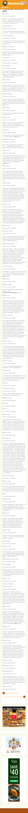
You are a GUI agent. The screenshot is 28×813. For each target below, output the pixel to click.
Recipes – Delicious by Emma (11, 693)
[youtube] (5, 7)
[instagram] (2, 7)
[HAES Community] (13, 5)
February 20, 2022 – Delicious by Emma (14, 696)
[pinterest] (8, 7)
